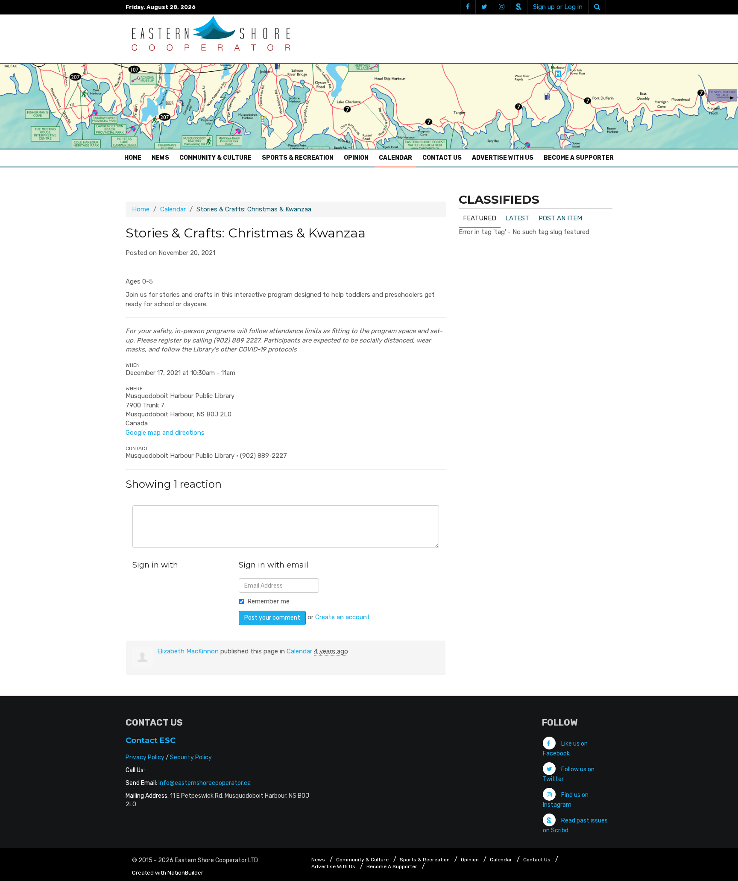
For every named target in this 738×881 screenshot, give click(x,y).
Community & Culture (215, 157)
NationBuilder (185, 872)
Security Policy (191, 757)
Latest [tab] (517, 218)
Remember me (268, 601)
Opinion (356, 157)
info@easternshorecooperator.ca (204, 783)
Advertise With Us (502, 157)
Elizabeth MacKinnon (188, 651)
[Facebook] (467, 7)
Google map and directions (165, 432)
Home (135, 157)
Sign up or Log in (558, 7)
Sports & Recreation (298, 157)
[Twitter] (484, 7)
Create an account (342, 617)
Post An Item (560, 218)
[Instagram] (501, 7)
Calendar (395, 157)
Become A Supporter (579, 157)
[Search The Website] (597, 7)
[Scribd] (518, 7)
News (160, 157)
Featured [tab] (479, 218)
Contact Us (442, 157)
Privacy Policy (145, 757)
